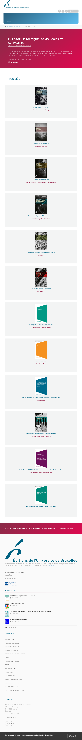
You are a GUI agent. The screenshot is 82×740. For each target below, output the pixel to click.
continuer (51, 565)
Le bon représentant (17, 603)
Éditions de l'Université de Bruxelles (19, 46)
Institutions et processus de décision (22, 596)
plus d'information (17, 94)
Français (74, 11)
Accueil (9, 26)
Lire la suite (51, 55)
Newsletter (64, 529)
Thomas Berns (26, 59)
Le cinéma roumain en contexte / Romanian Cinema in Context (31, 611)
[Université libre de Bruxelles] (41, 583)
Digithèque (8, 575)
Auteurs (56, 16)
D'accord (72, 736)
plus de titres (11, 627)
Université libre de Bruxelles (14, 572)
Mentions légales (11, 578)
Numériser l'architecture (18, 619)
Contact (9, 21)
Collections (17, 26)
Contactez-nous (11, 717)
